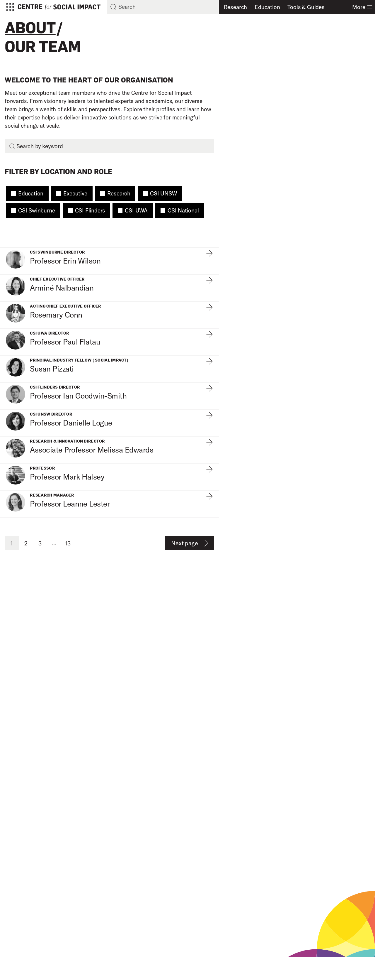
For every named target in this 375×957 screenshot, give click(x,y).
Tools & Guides (305, 7)
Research (235, 7)
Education (267, 7)
